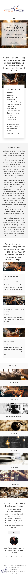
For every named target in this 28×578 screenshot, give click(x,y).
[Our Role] (14, 454)
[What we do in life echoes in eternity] (14, 300)
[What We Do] (14, 404)
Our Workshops (14, 484)
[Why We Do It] (14, 387)
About (12, 565)
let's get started (14, 42)
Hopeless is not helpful (12, 276)
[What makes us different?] (14, 420)
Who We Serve (14, 366)
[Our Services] (14, 471)
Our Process (14, 433)
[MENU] (3, 2)
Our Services (14, 467)
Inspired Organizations (11, 571)
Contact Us (14, 573)
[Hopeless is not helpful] (14, 266)
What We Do (14, 400)
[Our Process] (14, 437)
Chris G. (8, 279)
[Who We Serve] (14, 370)
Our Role (14, 450)
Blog (21, 571)
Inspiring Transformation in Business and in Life (14, 27)
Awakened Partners (14, 567)
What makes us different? (14, 416)
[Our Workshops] (14, 488)
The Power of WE (10, 342)
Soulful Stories (14, 569)
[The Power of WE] (14, 332)
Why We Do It (14, 383)
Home (5, 565)
